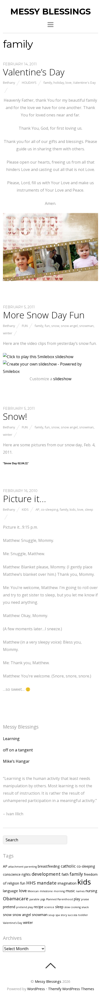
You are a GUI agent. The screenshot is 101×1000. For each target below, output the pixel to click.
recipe (38, 906)
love (68, 82)
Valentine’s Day (33, 72)
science (49, 907)
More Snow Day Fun (44, 315)
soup (52, 915)
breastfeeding (49, 866)
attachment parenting (22, 866)
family (47, 82)
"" (16, 463)
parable (34, 899)
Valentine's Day (84, 82)
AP (37, 509)
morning (59, 891)
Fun (25, 326)
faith (65, 874)
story (64, 915)
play (77, 899)
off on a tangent (18, 750)
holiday (58, 82)
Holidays (29, 82)
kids (73, 509)
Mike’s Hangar (16, 761)
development (46, 874)
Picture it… (24, 499)
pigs (42, 899)
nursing (91, 890)
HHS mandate (41, 883)
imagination (67, 883)
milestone (46, 891)
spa (58, 915)
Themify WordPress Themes (71, 988)
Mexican (33, 891)
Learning (11, 738)
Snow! (15, 416)
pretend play (24, 907)
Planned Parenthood (59, 899)
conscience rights (17, 874)
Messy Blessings (48, 981)
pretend (9, 906)
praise (85, 899)
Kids (25, 509)
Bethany (9, 82)
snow (55, 326)
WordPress (36, 988)
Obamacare (15, 898)
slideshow (62, 378)
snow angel (69, 326)
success (72, 915)
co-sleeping (49, 509)
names (80, 891)
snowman (86, 326)
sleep (89, 509)
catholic (68, 866)
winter (7, 333)
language (10, 890)
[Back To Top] (50, 966)
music (70, 890)
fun (47, 326)
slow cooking (72, 907)
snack (85, 907)
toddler (83, 915)
